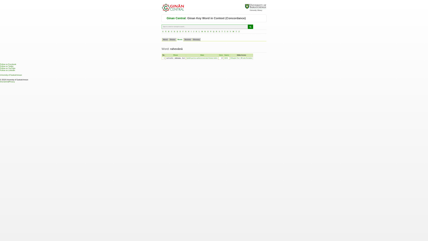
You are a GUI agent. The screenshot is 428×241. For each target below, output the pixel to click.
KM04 (226, 58)
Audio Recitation (247, 58)
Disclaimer (4, 82)
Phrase (175, 55)
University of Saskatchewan (11, 75)
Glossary (196, 39)
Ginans (172, 39)
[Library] (255, 11)
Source (226, 55)
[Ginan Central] (173, 11)
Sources (188, 39)
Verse (221, 55)
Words (179, 39)
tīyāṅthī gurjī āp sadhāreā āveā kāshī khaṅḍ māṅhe (202, 58)
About (165, 39)
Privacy (12, 82)
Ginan (202, 55)
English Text (235, 58)
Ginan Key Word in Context (206, 18)
